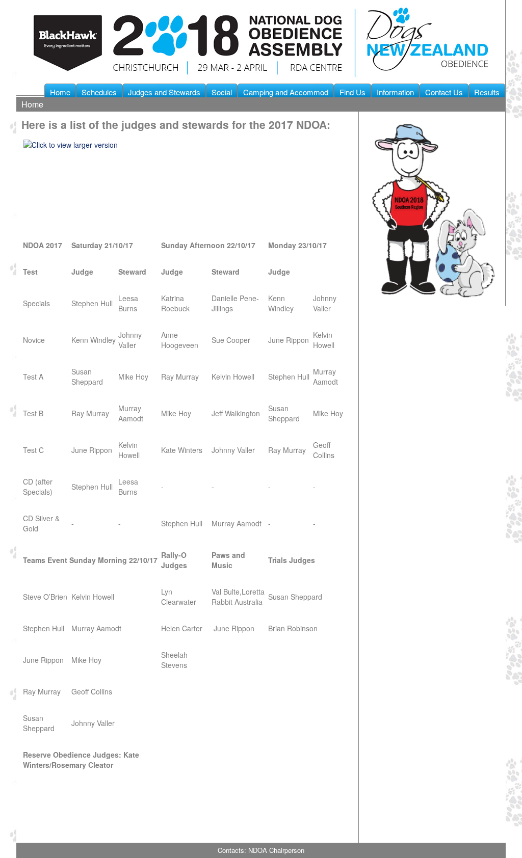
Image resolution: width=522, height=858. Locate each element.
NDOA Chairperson (276, 850)
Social (222, 92)
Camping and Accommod (285, 92)
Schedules (99, 92)
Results (487, 92)
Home (60, 92)
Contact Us (444, 92)
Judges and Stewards (164, 92)
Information (395, 92)
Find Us (353, 92)
